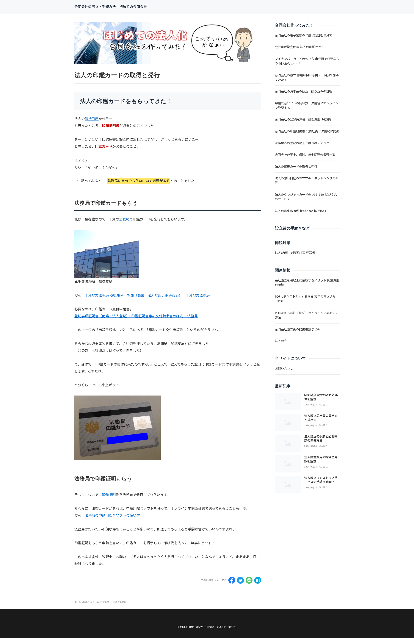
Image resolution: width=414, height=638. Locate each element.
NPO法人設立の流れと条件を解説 (321, 397)
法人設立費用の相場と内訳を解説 (320, 459)
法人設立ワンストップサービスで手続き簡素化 (320, 480)
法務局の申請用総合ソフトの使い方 (112, 515)
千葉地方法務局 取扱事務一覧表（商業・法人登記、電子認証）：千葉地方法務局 (147, 295)
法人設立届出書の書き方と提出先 (320, 418)
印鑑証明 (109, 494)
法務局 (124, 219)
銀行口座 (92, 118)
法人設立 (323, 405)
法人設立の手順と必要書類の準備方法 (320, 438)
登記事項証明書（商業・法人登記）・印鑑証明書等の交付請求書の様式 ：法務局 (136, 316)
